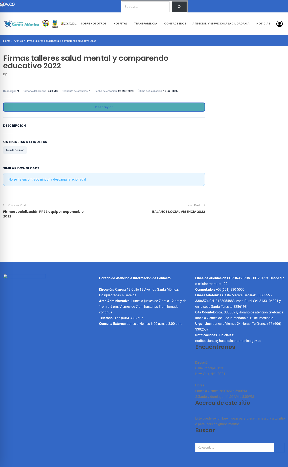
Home (6, 40)
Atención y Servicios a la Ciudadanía (220, 24)
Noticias (263, 24)
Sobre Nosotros (93, 24)
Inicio (70, 24)
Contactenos (175, 24)
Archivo (18, 40)
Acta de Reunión (15, 150)
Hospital (120, 24)
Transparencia (145, 24)
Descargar (104, 107)
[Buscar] (179, 6)
